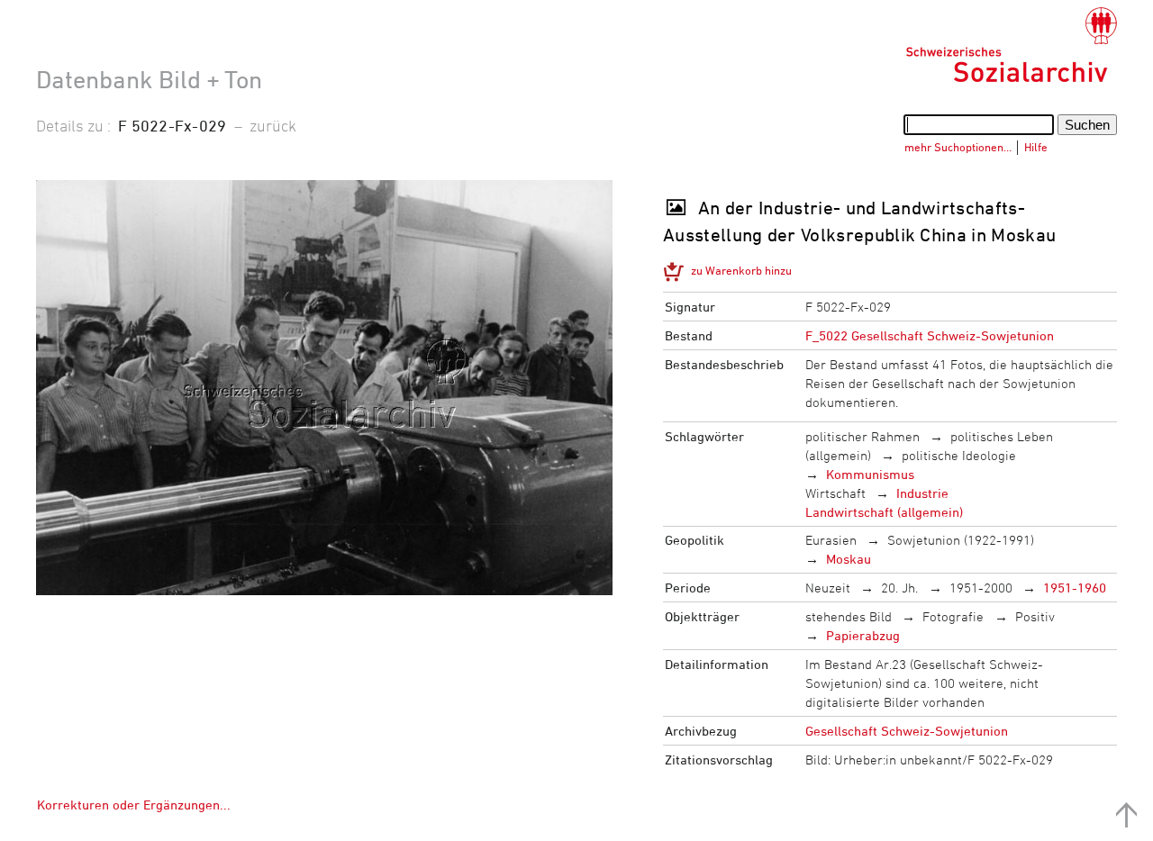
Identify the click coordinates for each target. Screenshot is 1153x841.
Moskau (848, 558)
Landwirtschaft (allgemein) (884, 512)
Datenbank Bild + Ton (149, 79)
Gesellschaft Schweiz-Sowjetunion (906, 730)
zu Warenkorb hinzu (741, 270)
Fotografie (953, 616)
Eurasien (831, 539)
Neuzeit (827, 587)
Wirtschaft (835, 493)
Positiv (1035, 616)
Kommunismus (870, 474)
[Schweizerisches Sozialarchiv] (1011, 45)
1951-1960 (1074, 587)
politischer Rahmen (862, 436)
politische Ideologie (959, 455)
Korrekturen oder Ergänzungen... (134, 804)
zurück (273, 125)
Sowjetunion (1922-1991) (960, 539)
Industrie (922, 493)
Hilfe (1036, 147)
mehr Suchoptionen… (958, 147)
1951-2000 (980, 587)
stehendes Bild (848, 616)
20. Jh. (899, 587)
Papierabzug (863, 635)
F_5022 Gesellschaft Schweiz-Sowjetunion (929, 335)
